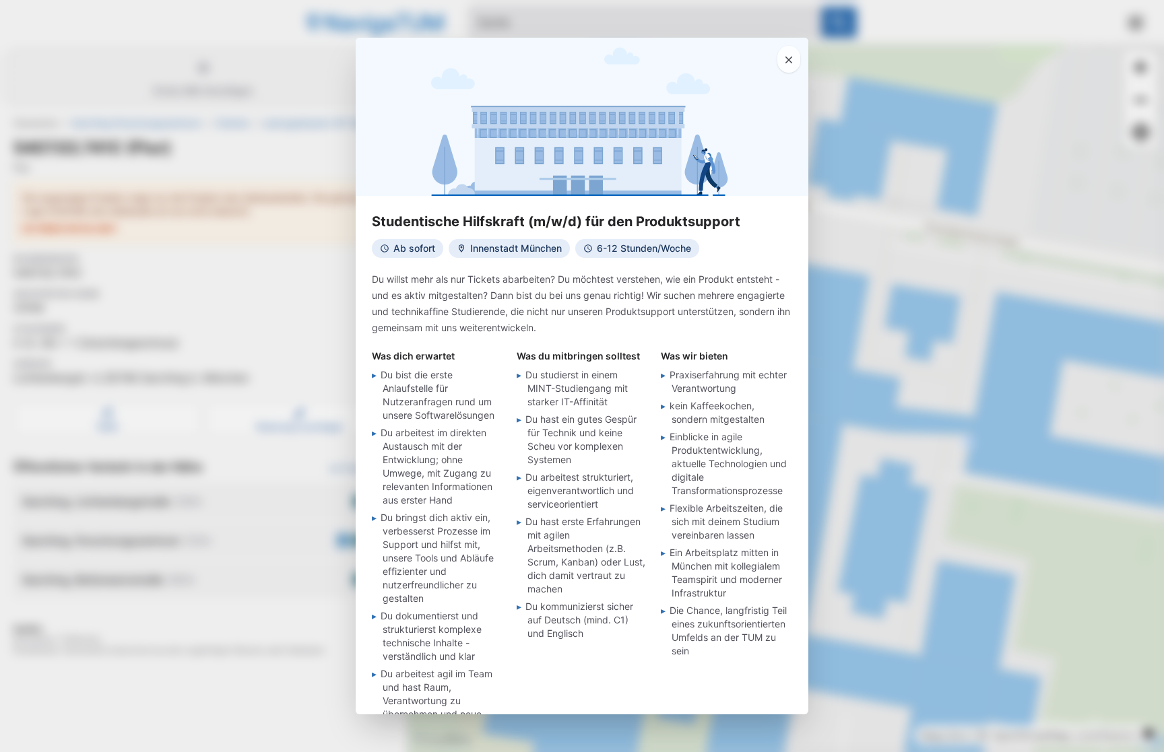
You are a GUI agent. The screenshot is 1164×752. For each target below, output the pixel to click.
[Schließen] (788, 59)
